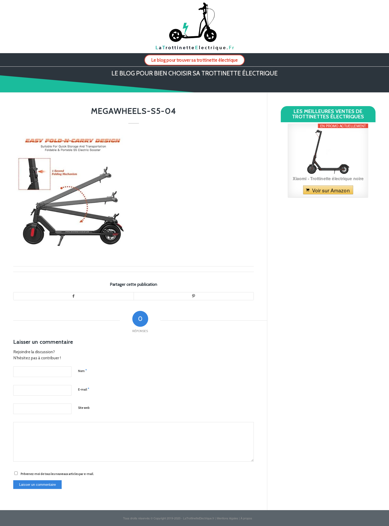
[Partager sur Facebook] (73, 296)
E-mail (83, 389)
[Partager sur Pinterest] (193, 296)
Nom (82, 371)
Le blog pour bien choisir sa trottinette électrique (194, 73)
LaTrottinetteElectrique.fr (198, 518)
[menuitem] (194, 59)
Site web (83, 408)
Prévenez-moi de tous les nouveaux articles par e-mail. (57, 474)
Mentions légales (227, 518)
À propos (246, 518)
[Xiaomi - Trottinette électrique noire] (328, 151)
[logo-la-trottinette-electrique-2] (194, 26)
